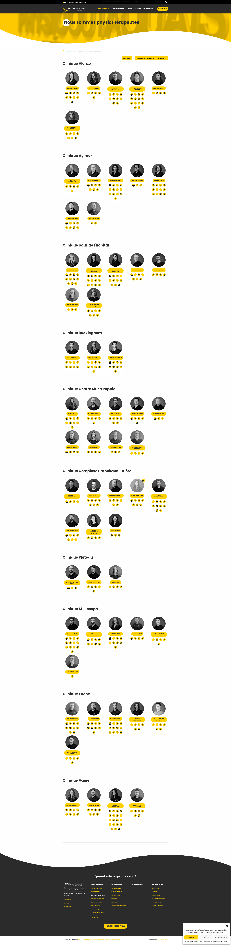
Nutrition (154, 891)
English (159, 2)
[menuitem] (127, 58)
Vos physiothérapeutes (98, 895)
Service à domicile (157, 905)
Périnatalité (114, 902)
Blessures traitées (116, 891)
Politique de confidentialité (191, 941)
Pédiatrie (114, 898)
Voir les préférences (221, 937)
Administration (95, 891)
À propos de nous (96, 888)
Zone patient (138, 2)
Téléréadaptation (157, 902)
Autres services (148, 9)
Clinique (126, 58)
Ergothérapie (156, 895)
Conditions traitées (117, 888)
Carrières (106, 2)
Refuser (206, 937)
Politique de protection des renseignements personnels (213, 941)
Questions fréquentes (97, 912)
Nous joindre (149, 2)
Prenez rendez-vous (115, 926)
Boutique (116, 2)
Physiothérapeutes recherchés (96, 916)
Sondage (67, 903)
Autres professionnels (97, 898)
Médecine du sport (134, 9)
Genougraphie (115, 895)
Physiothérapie (118, 9)
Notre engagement (97, 909)
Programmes (115, 909)
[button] (227, 925)
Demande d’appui (96, 902)
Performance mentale (158, 898)
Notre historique (96, 905)
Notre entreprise (103, 9)
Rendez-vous (162, 9)
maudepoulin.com (162, 939)
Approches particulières (118, 905)
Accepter (191, 937)
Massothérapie (156, 888)
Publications (126, 2)
